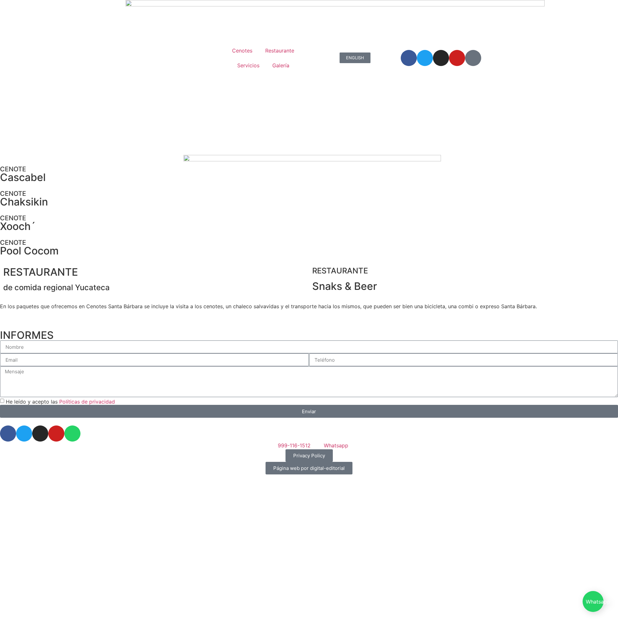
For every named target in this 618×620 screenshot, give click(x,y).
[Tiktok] (473, 58)
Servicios (248, 65)
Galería (280, 65)
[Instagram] (441, 58)
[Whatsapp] (72, 433)
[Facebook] (409, 58)
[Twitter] (425, 58)
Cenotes (242, 50)
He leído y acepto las (60, 401)
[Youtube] (457, 58)
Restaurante (279, 50)
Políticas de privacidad (87, 401)
